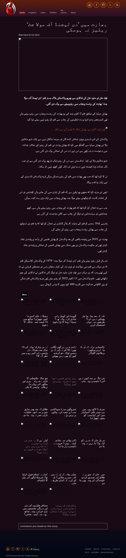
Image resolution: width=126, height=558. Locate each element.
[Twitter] (110, 9)
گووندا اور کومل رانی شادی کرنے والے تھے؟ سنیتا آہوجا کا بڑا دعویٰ (64, 319)
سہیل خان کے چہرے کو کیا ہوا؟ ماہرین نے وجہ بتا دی (93, 443)
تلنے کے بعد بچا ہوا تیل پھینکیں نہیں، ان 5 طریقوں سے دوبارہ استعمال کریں (93, 320)
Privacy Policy (106, 549)
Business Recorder (107, 552)
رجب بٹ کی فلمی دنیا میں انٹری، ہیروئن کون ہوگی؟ (64, 381)
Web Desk (23, 35)
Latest (42, 12)
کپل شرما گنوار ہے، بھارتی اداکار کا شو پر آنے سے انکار (80, 129)
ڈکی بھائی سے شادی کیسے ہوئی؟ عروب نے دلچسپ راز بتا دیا (64, 443)
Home (22, 12)
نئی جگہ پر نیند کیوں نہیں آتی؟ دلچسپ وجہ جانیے (91, 379)
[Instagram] (103, 9)
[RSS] (117, 9)
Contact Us (116, 549)
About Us (96, 549)
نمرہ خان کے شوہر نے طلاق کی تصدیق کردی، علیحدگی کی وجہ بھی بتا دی (92, 479)
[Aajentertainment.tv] (11, 7)
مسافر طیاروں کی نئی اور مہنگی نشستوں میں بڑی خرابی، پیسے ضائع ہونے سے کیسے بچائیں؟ (35, 510)
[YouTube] (90, 9)
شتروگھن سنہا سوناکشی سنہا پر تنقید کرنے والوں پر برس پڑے (63, 412)
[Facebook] (96, 9)
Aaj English (95, 552)
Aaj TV (87, 552)
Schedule (88, 549)
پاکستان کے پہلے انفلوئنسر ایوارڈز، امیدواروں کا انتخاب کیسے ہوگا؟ (63, 510)
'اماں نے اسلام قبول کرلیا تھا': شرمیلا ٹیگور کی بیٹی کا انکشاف (35, 477)
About (73, 12)
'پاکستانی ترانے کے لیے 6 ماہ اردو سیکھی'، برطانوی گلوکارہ (93, 350)
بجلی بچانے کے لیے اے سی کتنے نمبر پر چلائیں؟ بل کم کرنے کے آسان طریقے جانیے (63, 479)
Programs (32, 12)
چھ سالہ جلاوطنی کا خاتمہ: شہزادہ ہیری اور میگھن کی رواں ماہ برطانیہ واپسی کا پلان (35, 382)
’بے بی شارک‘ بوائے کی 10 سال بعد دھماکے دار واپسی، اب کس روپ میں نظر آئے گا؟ (34, 351)
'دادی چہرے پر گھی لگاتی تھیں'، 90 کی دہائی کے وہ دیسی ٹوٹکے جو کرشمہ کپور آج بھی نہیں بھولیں (63, 351)
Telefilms (53, 12)
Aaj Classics (64, 11)
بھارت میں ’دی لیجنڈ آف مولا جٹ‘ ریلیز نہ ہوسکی (67, 26)
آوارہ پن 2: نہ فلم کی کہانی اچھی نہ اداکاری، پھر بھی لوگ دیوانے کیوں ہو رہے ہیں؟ (36, 446)
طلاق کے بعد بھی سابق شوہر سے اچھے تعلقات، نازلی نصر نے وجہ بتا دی (35, 412)
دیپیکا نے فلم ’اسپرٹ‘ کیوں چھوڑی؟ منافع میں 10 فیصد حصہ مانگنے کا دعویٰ (35, 320)
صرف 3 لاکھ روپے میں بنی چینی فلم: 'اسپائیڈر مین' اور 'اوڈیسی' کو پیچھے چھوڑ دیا (93, 414)
